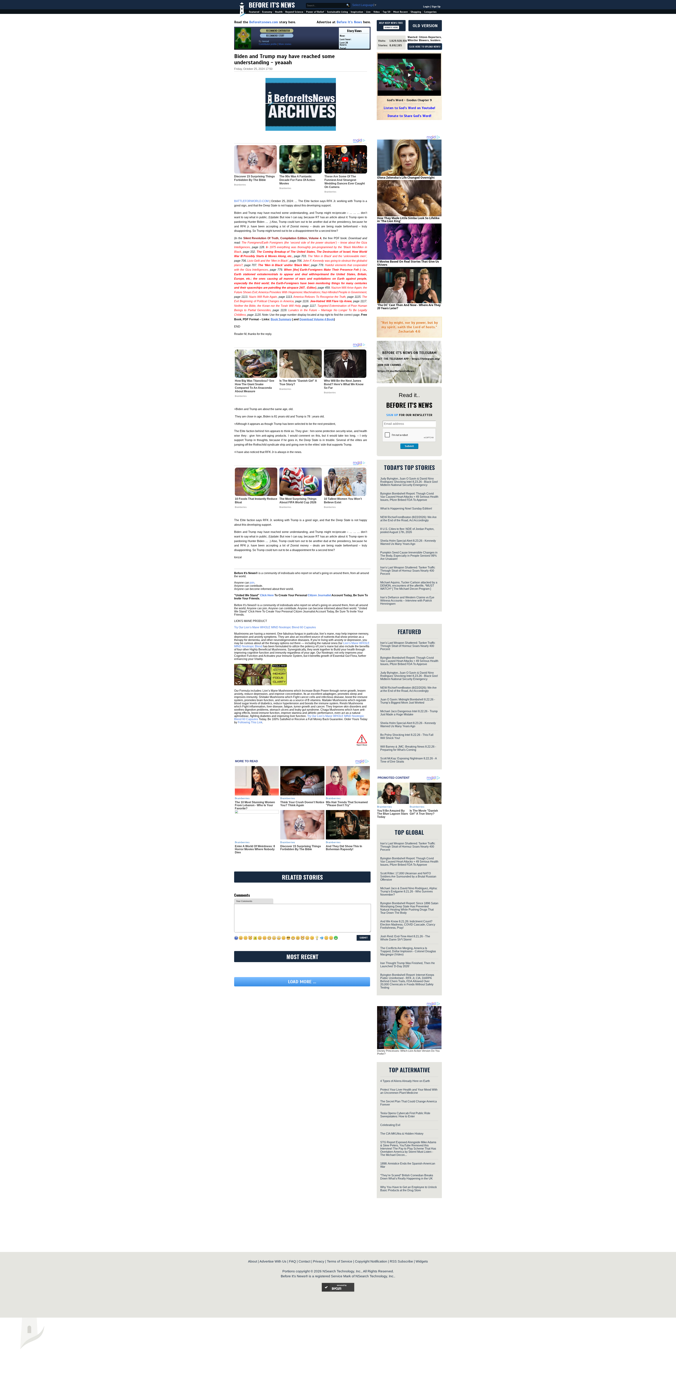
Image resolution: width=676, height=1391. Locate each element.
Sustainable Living (337, 11)
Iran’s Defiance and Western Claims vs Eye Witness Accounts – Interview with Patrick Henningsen (407, 600)
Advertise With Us (272, 1261)
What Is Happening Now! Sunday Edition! (406, 508)
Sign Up (436, 6)
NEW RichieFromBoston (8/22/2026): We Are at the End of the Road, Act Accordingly (408, 519)
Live (368, 11)
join (252, 582)
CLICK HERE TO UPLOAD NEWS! (424, 46)
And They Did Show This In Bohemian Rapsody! (344, 848)
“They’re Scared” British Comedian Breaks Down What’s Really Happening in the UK (406, 1177)
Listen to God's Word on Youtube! (409, 108)
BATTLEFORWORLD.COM (251, 201)
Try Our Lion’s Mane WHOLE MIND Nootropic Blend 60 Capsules (275, 627)
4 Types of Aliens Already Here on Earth (405, 1081)
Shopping (416, 11)
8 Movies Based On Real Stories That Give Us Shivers (408, 263)
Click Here (267, 595)
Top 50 (386, 11)
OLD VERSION (425, 25)
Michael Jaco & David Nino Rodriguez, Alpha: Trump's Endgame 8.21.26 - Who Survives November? (408, 891)
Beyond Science (294, 11)
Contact (304, 1261)
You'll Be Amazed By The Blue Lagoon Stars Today (392, 813)
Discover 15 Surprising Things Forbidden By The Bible (300, 848)
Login (426, 6)
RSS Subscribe (401, 1261)
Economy (267, 11)
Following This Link (250, 722)
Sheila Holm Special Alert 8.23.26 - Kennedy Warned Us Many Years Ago (408, 542)
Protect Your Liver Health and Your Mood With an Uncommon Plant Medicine (408, 1091)
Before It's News (272, 4)
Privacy (318, 1261)
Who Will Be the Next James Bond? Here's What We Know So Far (343, 384)
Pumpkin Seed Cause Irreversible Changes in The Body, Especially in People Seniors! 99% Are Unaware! (408, 555)
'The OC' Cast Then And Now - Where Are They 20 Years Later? (409, 306)
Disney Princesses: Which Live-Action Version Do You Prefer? (408, 1052)
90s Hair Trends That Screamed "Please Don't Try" (347, 804)
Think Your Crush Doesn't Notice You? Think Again (302, 804)
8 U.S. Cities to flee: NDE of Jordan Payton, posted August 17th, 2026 (407, 530)
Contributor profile (268, 44)
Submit (409, 446)
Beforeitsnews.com (263, 22)
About (252, 1261)
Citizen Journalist (319, 595)
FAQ (292, 1261)
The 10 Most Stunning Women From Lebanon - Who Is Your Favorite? (255, 805)
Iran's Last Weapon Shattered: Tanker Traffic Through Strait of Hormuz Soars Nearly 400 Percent (407, 570)
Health (279, 11)
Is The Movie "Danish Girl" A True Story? (298, 382)
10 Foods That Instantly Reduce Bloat (256, 500)
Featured (254, 11)
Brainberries (241, 396)
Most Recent (400, 11)
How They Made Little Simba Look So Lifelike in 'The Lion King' (408, 219)
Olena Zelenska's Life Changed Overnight (406, 178)
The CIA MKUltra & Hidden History (401, 1133)
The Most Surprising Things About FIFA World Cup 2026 (298, 500)
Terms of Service (339, 1261)
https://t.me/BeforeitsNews (396, 371)
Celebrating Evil (390, 1125)
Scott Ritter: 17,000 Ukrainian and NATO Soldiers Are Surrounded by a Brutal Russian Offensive (408, 876)
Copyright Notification (371, 1261)
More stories (285, 44)
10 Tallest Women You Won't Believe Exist (343, 500)
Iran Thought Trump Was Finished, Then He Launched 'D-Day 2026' (407, 965)
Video (376, 11)
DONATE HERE (391, 27)
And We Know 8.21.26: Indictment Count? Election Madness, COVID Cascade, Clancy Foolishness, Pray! (407, 924)
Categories (430, 11)
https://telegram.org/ (426, 359)
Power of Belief (315, 11)
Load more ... (302, 1014)
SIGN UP (392, 415)
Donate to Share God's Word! (409, 116)
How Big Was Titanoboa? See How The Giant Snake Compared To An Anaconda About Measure (254, 386)
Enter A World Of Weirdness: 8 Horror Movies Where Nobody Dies (255, 849)
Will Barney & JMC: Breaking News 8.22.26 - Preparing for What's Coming (408, 748)
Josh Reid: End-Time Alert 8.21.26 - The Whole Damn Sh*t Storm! (405, 938)
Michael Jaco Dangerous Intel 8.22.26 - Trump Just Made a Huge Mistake (409, 713)
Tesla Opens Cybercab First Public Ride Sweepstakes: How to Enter (405, 1115)
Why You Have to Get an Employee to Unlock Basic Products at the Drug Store (408, 1189)
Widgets (422, 1261)
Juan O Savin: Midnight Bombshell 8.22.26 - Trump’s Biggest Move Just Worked (407, 701)
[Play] (409, 75)
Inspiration (357, 11)
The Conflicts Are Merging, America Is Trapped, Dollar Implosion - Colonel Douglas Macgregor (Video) (408, 951)
